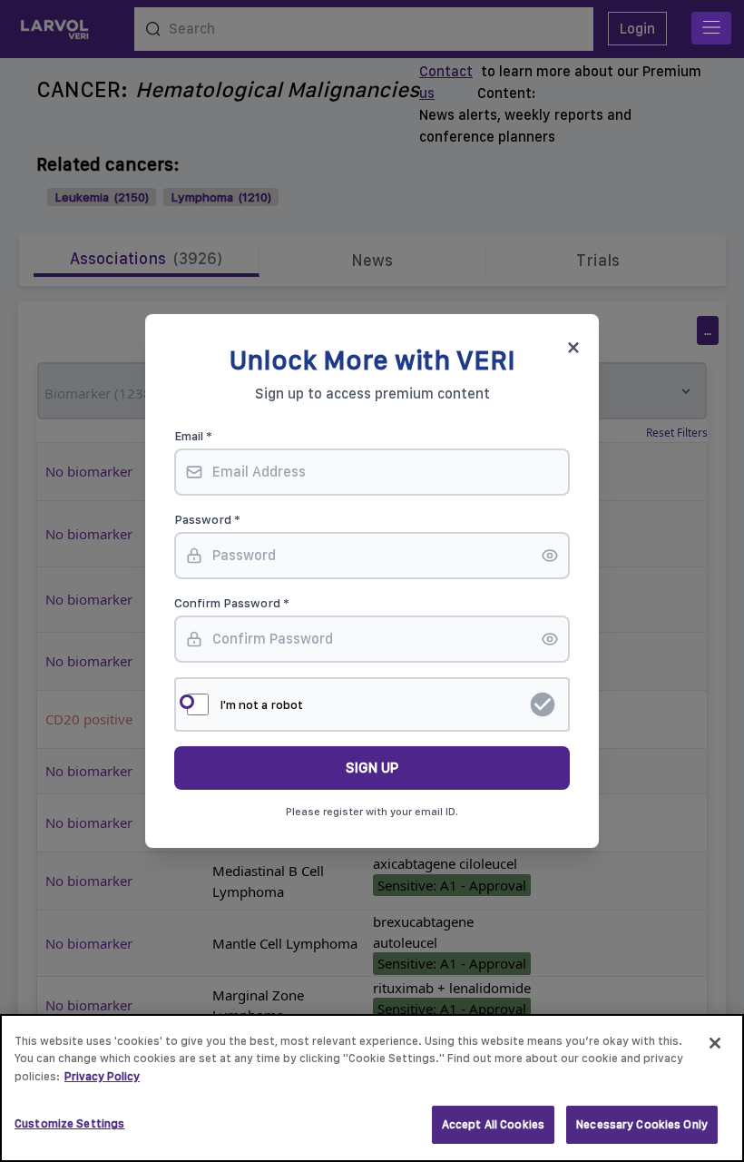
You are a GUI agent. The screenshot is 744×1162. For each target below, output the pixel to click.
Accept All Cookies (493, 1124)
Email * (193, 435)
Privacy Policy (102, 1076)
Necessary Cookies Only (642, 1124)
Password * (207, 519)
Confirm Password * (231, 603)
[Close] (715, 1043)
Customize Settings (69, 1123)
